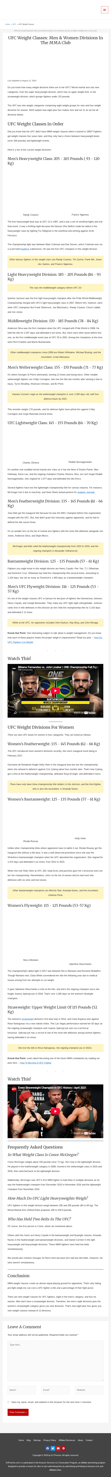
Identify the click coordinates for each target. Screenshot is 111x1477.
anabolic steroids (86, 492)
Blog (29, 1440)
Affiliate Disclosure (67, 1440)
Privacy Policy (49, 1440)
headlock (24, 249)
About (80, 1440)
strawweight (28, 1019)
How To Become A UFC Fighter (35, 1063)
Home (21, 1440)
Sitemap (37, 1440)
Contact (89, 1440)
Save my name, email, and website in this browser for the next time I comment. (51, 1402)
